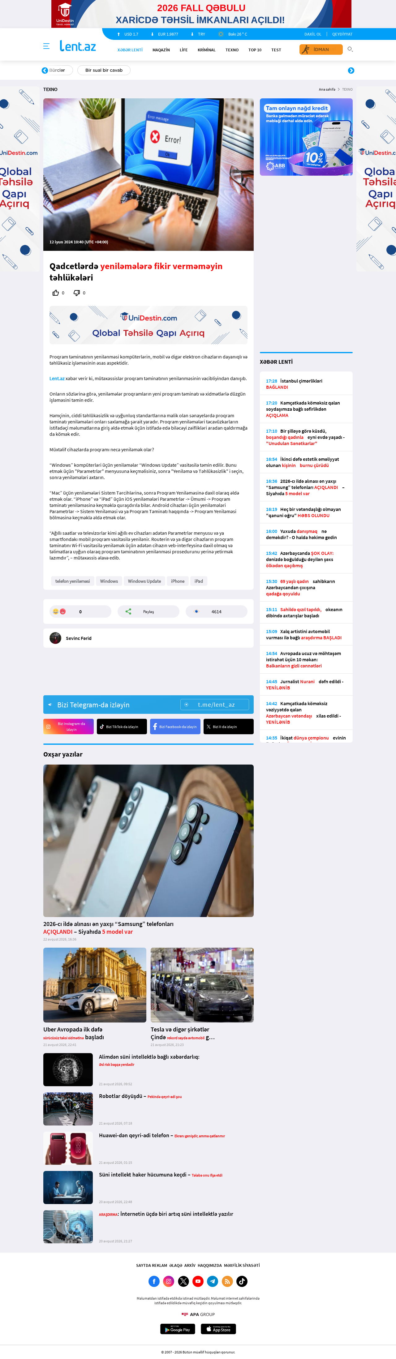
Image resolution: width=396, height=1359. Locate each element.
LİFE (184, 50)
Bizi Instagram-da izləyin (71, 726)
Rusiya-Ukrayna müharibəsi (119, 70)
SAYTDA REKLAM (151, 1265)
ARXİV (190, 1265)
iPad (199, 581)
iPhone (177, 581)
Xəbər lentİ (130, 50)
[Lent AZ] (78, 46)
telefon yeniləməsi (72, 581)
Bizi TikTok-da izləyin (122, 726)
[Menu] (46, 46)
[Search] (350, 48)
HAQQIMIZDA (210, 1265)
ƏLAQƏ (175, 1265)
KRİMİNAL (207, 50)
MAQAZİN (161, 50)
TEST (276, 50)
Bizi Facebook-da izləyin (178, 726)
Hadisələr (59, 70)
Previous (45, 71)
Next (351, 71)
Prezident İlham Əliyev (312, 70)
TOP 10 (254, 50)
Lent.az (57, 378)
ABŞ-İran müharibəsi (191, 70)
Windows (109, 581)
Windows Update (144, 581)
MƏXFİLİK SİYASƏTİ (242, 1265)
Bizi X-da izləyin (225, 726)
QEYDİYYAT (342, 34)
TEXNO (232, 50)
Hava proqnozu (250, 70)
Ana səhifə (327, 89)
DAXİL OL (312, 34)
